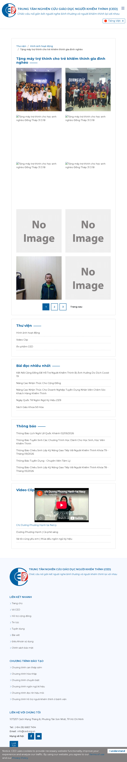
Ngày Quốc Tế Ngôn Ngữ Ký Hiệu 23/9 (38, 400)
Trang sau (76, 306)
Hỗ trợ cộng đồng (21, 616)
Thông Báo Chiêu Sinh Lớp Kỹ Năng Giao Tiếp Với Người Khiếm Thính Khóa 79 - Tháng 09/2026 (62, 452)
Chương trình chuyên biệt (25, 680)
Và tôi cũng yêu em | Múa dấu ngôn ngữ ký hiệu (44, 538)
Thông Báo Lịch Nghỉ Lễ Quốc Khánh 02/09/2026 (45, 433)
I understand (117, 751)
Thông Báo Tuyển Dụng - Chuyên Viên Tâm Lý (43, 460)
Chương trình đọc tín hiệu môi (28, 693)
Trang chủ (17, 603)
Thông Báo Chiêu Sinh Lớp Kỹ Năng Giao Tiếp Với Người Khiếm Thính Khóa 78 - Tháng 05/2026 (62, 469)
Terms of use (96, 754)
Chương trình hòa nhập (24, 673)
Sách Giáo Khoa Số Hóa (30, 407)
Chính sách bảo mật (22, 647)
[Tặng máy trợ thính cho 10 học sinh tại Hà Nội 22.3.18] (88, 94)
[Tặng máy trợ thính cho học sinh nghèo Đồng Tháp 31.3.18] (39, 143)
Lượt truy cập (14, 745)
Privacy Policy (20, 757)
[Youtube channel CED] (38, 736)
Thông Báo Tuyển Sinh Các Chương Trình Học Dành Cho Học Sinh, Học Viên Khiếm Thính (60, 442)
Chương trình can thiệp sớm (27, 667)
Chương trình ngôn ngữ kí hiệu (28, 686)
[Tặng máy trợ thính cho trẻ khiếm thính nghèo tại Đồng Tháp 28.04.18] (88, 285)
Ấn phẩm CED (24, 346)
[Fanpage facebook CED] (31, 736)
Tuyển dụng (18, 628)
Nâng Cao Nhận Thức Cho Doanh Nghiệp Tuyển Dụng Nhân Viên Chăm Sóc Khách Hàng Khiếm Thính (61, 391)
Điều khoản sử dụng (22, 641)
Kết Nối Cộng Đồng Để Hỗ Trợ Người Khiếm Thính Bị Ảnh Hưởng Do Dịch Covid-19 (62, 374)
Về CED (16, 609)
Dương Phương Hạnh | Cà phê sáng (37, 532)
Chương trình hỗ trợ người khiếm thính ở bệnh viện (39, 699)
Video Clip (22, 339)
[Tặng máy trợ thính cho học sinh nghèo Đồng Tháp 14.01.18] (39, 96)
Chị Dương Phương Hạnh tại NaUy (36, 525)
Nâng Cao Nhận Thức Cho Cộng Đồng (38, 383)
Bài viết (16, 635)
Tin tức (15, 622)
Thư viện (21, 46)
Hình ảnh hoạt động (41, 46)
